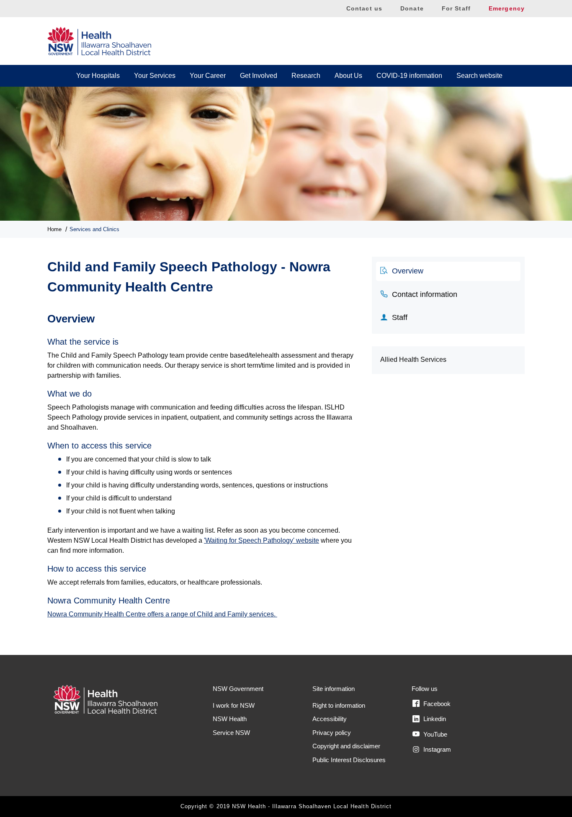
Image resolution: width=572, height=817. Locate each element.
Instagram (436, 749)
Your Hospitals (98, 75)
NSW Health (230, 718)
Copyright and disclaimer (346, 746)
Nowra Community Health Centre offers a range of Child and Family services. (162, 614)
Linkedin (434, 718)
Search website (479, 75)
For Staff (456, 8)
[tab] (448, 271)
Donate (412, 8)
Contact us (364, 8)
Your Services (154, 75)
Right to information (338, 705)
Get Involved (258, 75)
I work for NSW (234, 705)
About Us (348, 75)
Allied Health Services (413, 359)
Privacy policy (331, 732)
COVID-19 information (409, 75)
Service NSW (231, 732)
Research (305, 75)
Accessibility (329, 718)
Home (54, 229)
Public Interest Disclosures (349, 759)
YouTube (434, 734)
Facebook (436, 703)
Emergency (507, 8)
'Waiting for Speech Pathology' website (261, 540)
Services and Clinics (94, 229)
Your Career (208, 75)
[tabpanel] (203, 461)
